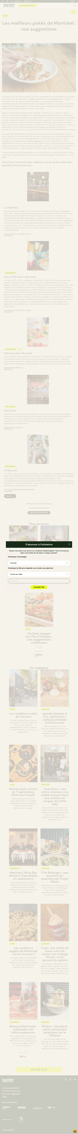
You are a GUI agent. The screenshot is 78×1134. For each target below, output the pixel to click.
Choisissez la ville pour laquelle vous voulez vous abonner (30, 568)
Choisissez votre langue (17, 557)
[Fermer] (69, 544)
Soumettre (39, 587)
